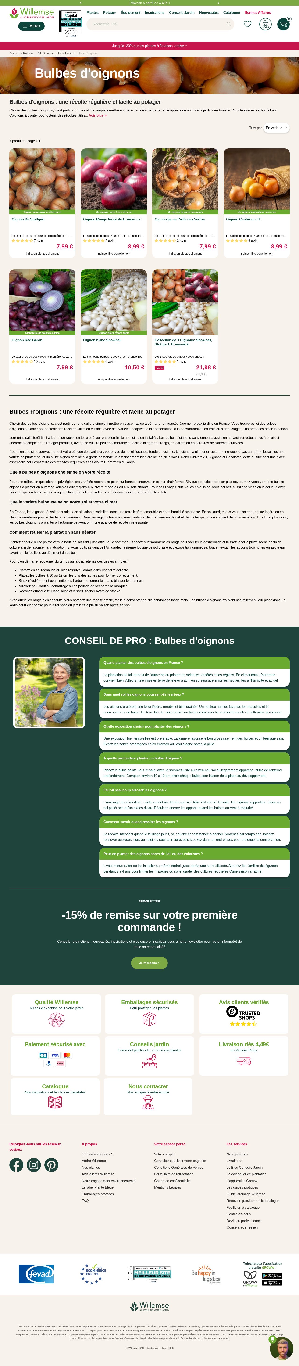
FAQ (85, 1201)
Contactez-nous (239, 1214)
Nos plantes (91, 1167)
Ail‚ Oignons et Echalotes (222, 457)
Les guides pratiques (242, 1187)
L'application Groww (242, 1181)
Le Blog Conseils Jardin (245, 1167)
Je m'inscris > (149, 963)
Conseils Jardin (182, 12)
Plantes (92, 12)
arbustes (183, 1326)
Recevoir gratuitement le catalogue (253, 1201)
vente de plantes (84, 1326)
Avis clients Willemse (98, 1174)
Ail (107, 547)
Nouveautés (209, 12)
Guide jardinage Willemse (246, 1194)
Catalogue (231, 12)
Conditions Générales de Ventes (178, 1167)
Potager (109, 12)
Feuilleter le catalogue (243, 1207)
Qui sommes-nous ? (97, 1154)
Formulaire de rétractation (173, 1174)
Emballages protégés (98, 1194)
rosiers (195, 1326)
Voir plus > (98, 115)
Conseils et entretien (242, 1227)
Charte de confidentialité (172, 1181)
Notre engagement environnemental (109, 1181)
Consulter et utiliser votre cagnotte (180, 1161)
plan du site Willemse (151, 1338)
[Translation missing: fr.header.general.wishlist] (247, 24)
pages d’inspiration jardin (85, 1334)
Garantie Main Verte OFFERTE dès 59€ (149, 3)
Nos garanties (237, 1154)
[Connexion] (265, 24)
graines (163, 1326)
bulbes (172, 1326)
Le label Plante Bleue (98, 1187)
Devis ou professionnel (244, 1221)
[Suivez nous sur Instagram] (34, 1165)
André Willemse (94, 1161)
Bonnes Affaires (258, 12)
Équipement (130, 12)
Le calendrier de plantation (246, 1174)
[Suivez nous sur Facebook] (16, 1165)
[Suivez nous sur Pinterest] (51, 1165)
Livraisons (234, 1161)
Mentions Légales (167, 1187)
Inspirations (154, 12)
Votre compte (164, 1154)
